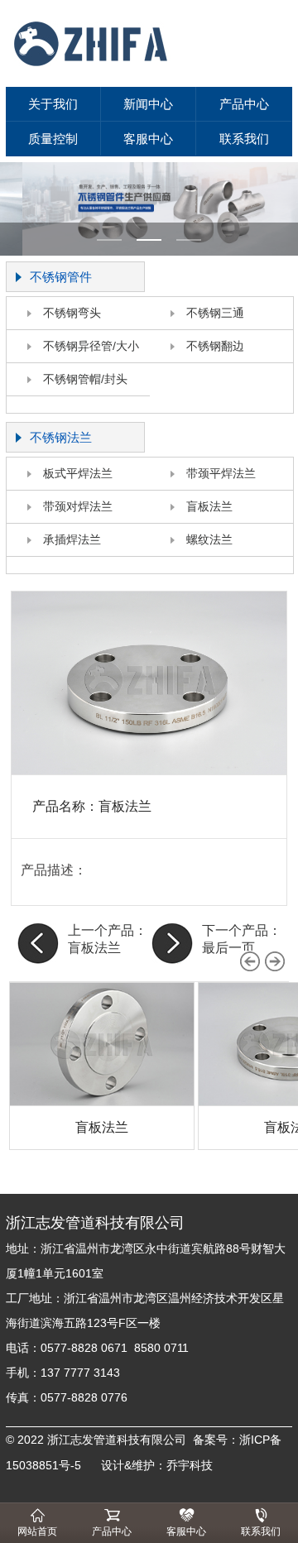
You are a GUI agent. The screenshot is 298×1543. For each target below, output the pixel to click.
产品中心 (244, 104)
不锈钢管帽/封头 (85, 379)
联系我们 (244, 139)
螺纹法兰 (209, 539)
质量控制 (53, 139)
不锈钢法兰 (61, 437)
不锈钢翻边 (215, 345)
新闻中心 (148, 104)
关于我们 (53, 104)
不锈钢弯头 (72, 312)
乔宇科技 (189, 1465)
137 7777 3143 (84, 1372)
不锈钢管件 (61, 277)
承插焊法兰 (72, 539)
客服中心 (148, 139)
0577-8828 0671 (84, 1347)
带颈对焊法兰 (78, 506)
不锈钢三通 (215, 312)
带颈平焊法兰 (221, 473)
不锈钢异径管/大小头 (73, 351)
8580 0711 (161, 1347)
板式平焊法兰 (78, 473)
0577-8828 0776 (84, 1397)
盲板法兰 (209, 506)
